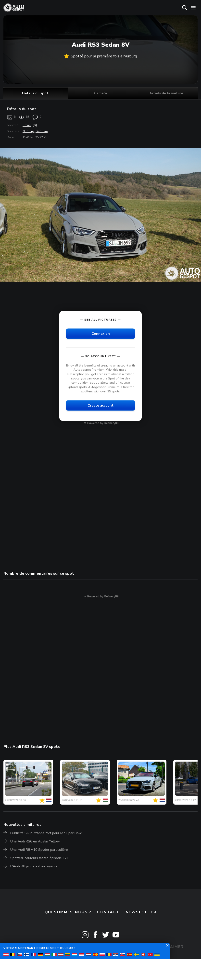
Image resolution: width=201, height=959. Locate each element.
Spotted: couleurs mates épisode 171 (39, 858)
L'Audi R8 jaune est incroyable (34, 866)
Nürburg (28, 131)
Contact (108, 912)
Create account (100, 405)
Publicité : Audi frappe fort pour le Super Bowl (46, 833)
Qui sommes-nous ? (68, 912)
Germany (42, 131)
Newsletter (141, 912)
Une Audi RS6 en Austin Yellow (35, 841)
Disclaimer (170, 946)
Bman (27, 125)
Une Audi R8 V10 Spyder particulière (39, 849)
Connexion (100, 333)
